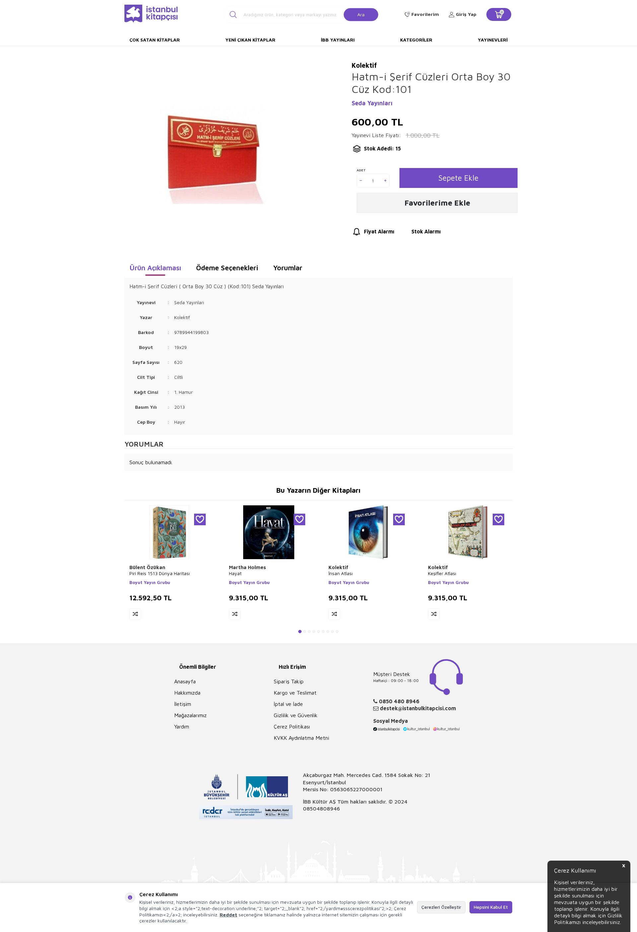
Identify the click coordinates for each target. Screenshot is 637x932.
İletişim (182, 704)
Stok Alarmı (426, 231)
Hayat (235, 573)
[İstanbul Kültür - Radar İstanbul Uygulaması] (246, 813)
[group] (212, 154)
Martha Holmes (247, 567)
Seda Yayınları (372, 103)
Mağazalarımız (190, 715)
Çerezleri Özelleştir (441, 907)
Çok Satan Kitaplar (154, 39)
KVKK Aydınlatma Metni (301, 738)
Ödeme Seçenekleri (227, 268)
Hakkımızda (187, 693)
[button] (300, 631)
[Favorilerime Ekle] (200, 519)
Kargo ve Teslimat (295, 693)
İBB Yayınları (338, 39)
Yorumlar (287, 268)
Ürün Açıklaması (155, 268)
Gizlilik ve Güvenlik (296, 715)
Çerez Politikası (292, 726)
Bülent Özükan (147, 567)
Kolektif (338, 567)
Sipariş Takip (289, 681)
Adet (361, 170)
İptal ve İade (288, 704)
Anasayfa (185, 681)
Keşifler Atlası (442, 573)
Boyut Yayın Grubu (149, 582)
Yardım (181, 726)
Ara (361, 14)
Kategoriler (416, 39)
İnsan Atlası (340, 573)
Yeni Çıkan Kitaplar (250, 39)
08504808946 (321, 808)
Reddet (228, 914)
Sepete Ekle (458, 177)
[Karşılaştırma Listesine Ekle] (135, 614)
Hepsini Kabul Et (491, 907)
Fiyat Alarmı (379, 231)
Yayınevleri (493, 39)
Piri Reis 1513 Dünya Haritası (159, 573)
